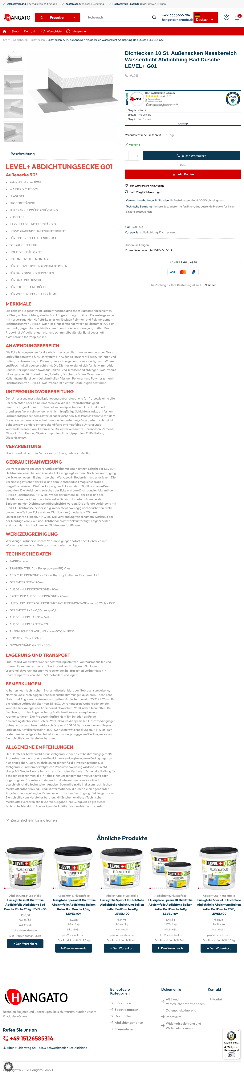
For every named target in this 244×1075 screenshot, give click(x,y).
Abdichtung (20, 40)
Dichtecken (38, 40)
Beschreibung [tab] (23, 153)
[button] (226, 17)
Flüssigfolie (33, 895)
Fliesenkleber (124, 1029)
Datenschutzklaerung (181, 1010)
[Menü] (238, 1031)
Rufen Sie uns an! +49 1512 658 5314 (149, 250)
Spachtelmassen (126, 1009)
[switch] (231, 1054)
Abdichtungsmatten (129, 1022)
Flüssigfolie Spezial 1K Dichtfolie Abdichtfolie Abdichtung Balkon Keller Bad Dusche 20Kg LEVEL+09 (219, 907)
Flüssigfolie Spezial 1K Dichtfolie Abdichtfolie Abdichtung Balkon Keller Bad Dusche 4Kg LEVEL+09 (122, 907)
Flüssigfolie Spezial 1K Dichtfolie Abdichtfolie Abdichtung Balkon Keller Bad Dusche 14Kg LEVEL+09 (170, 907)
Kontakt (217, 999)
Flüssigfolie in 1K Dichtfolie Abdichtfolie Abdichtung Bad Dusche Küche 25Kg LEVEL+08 (25, 904)
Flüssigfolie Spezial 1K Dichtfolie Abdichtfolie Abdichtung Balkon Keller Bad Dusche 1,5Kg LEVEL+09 (73, 907)
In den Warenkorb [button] (40, 865)
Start (6, 40)
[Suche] (154, 17)
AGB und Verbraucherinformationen (185, 1001)
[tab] (61, 154)
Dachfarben (123, 1016)
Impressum (173, 1017)
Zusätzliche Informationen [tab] (34, 820)
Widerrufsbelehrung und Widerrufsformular (183, 1025)
